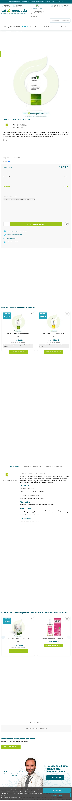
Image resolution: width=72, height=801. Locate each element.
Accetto (57, 790)
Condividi (9, 161)
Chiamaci (6, 6)
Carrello (64, 6)
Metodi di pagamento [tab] (32, 466)
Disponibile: (16, 127)
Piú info (3, 798)
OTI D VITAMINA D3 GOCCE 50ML (54, 333)
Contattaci (19, 6)
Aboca (18, 641)
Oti (18, 336)
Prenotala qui (55, 778)
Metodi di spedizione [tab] (54, 466)
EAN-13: (15, 124)
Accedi (54, 6)
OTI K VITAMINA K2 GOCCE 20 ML (18, 333)
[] (67, 18)
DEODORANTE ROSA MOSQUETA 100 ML (54, 639)
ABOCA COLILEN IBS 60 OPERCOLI (18, 639)
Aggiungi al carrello (36, 224)
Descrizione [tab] (14, 466)
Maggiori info (7, 140)
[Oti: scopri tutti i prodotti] (7, 125)
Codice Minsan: (17, 125)
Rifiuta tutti (57, 795)
